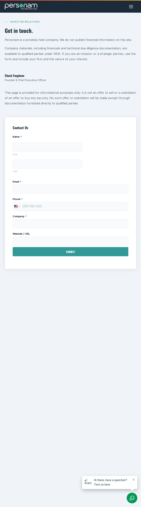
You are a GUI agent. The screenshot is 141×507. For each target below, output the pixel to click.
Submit (70, 252)
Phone (18, 199)
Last (15, 171)
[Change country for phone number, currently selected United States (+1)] (17, 206)
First (15, 154)
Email (17, 181)
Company (20, 216)
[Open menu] (132, 6)
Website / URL (21, 233)
